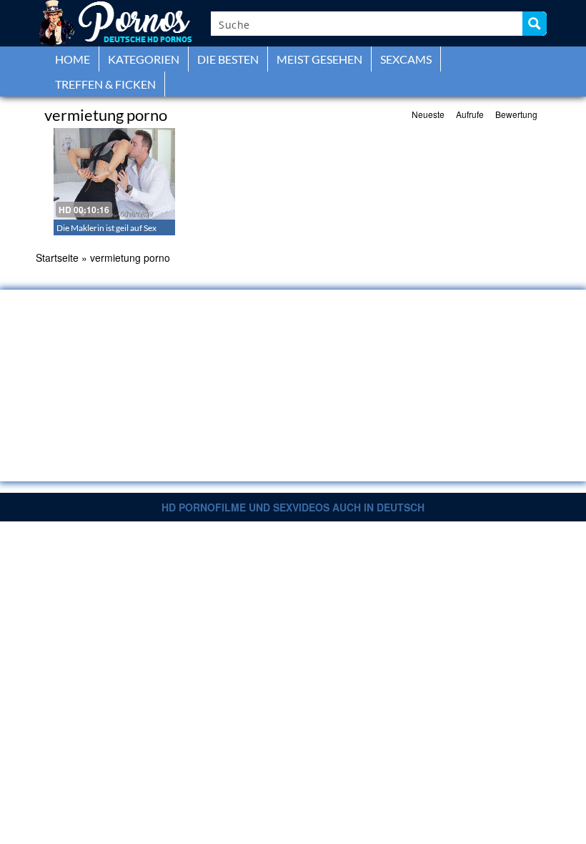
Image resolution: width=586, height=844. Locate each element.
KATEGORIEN (143, 59)
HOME (72, 59)
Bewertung (516, 114)
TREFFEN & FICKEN (105, 84)
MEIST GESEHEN (319, 59)
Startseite (57, 257)
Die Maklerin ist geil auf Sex (106, 227)
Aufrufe (470, 114)
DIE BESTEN (228, 59)
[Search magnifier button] (534, 23)
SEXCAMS (406, 59)
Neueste (428, 114)
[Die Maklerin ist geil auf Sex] (114, 174)
